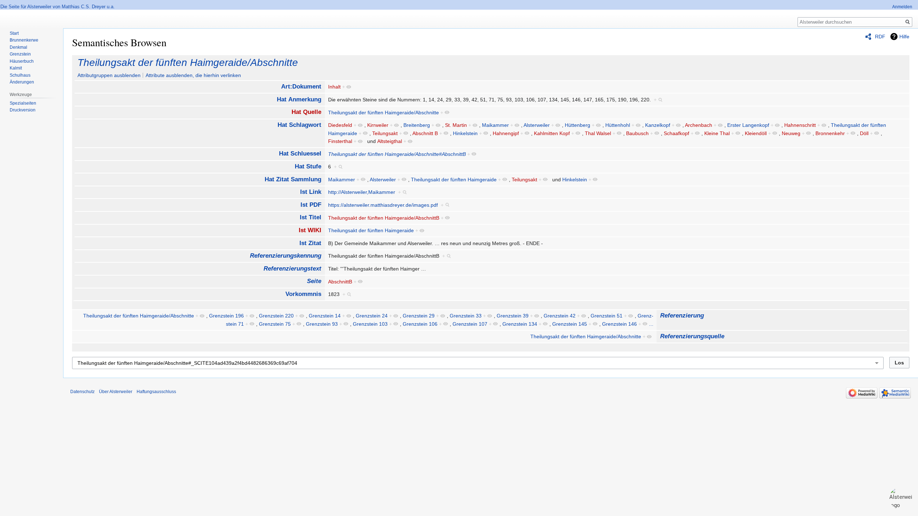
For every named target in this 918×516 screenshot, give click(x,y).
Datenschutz (82, 391)
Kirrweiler (377, 125)
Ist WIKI (310, 230)
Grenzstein (20, 54)
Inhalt (334, 87)
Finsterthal (340, 141)
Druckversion (23, 110)
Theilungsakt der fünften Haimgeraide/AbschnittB (383, 218)
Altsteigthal (389, 141)
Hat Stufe (308, 166)
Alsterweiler (537, 125)
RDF (880, 36)
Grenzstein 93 (322, 324)
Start (14, 33)
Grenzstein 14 (325, 316)
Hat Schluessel (300, 153)
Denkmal (18, 47)
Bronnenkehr (830, 133)
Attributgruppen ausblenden (109, 75)
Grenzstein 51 (607, 316)
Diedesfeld (340, 125)
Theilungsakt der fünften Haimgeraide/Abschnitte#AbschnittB (397, 154)
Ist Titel (310, 217)
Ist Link (310, 191)
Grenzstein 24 (372, 316)
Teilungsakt (385, 133)
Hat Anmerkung (299, 99)
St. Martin (456, 125)
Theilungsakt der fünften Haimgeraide (454, 179)
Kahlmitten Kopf (552, 133)
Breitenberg (416, 125)
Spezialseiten (23, 103)
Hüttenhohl (617, 125)
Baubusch (637, 133)
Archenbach (698, 125)
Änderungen (22, 82)
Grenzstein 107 (470, 324)
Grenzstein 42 (560, 316)
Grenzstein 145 (569, 324)
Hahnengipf (506, 133)
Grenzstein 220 (276, 316)
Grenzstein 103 (370, 324)
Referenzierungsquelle (692, 336)
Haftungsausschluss (156, 391)
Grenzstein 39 (513, 316)
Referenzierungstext (292, 268)
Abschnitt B (425, 133)
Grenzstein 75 (275, 324)
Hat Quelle (306, 112)
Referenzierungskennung (285, 255)
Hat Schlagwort (299, 124)
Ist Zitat (310, 243)
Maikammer (495, 125)
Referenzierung (682, 315)
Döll (864, 133)
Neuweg (791, 133)
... (651, 324)
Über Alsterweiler (115, 391)
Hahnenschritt (800, 125)
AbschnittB (340, 282)
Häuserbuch (22, 61)
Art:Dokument (301, 86)
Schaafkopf (676, 133)
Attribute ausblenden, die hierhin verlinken (193, 75)
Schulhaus (20, 75)
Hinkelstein (465, 133)
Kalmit (16, 68)
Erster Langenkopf (748, 125)
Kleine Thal (717, 133)
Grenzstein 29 (419, 316)
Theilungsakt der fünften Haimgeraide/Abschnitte (187, 62)
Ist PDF (311, 204)
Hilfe (904, 36)
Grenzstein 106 (420, 324)
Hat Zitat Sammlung (293, 179)
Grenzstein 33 (466, 316)
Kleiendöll (756, 133)
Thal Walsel (598, 133)
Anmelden (902, 6)
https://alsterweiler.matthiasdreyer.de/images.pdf (383, 205)
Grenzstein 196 (226, 316)
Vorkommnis (303, 294)
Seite (314, 281)
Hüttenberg (577, 125)
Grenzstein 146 (619, 324)
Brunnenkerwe (24, 40)
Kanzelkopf (657, 125)
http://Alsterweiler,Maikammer (361, 192)
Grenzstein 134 (519, 324)
